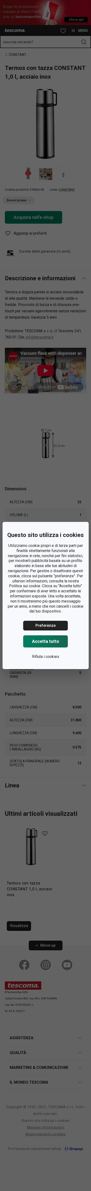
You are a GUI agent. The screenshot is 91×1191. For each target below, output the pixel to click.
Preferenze (45, 625)
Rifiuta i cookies (45, 656)
